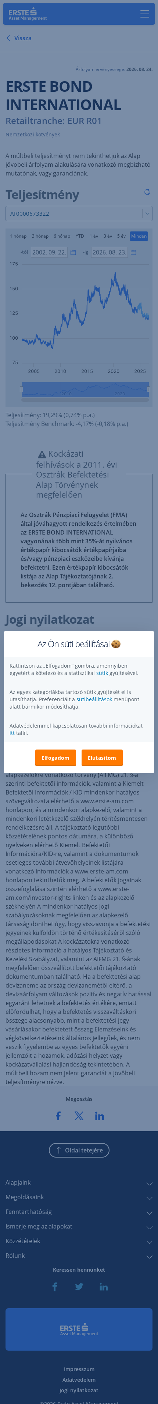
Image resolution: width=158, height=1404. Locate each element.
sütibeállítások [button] (94, 699)
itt (12, 732)
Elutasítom (102, 757)
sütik (102, 672)
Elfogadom (56, 757)
